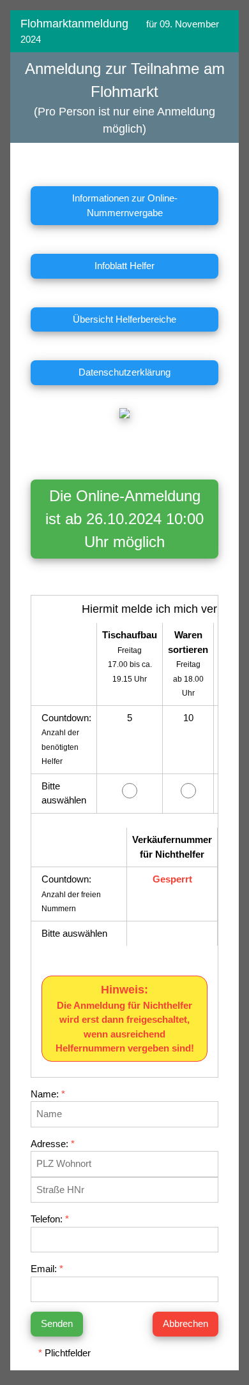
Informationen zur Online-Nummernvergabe (124, 205)
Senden (57, 1323)
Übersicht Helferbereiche (124, 319)
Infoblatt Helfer (124, 265)
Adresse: (53, 1143)
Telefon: (50, 1218)
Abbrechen (185, 1323)
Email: (47, 1268)
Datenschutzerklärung (124, 372)
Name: (48, 1093)
